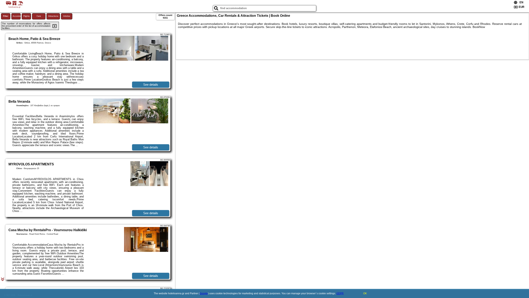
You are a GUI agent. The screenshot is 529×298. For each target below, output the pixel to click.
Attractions (53, 16)
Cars (39, 16)
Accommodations (17, 16)
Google (204, 293)
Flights (26, 16)
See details (150, 84)
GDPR (340, 293)
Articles (66, 16)
